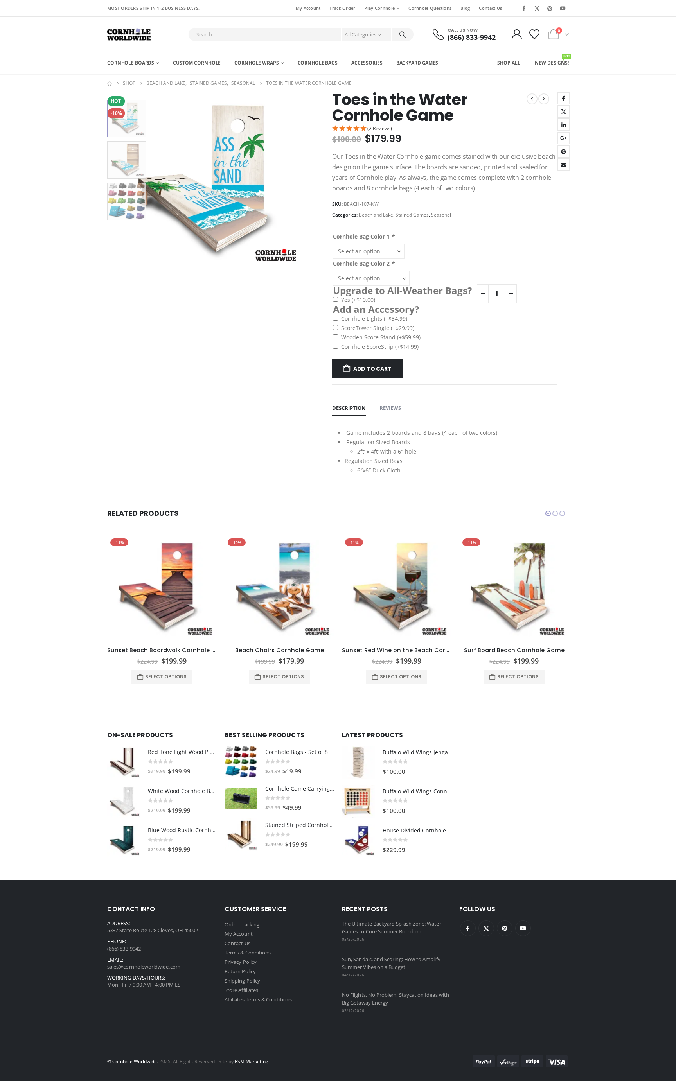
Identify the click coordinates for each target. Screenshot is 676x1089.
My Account (308, 8)
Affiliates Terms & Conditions (258, 999)
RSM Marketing (251, 1061)
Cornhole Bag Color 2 (363, 263)
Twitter (563, 111)
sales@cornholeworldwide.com (143, 966)
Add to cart (372, 369)
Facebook (563, 98)
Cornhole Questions (429, 8)
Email (563, 164)
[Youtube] (562, 8)
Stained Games (412, 215)
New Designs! (552, 60)
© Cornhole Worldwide (132, 1061)
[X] (536, 8)
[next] (543, 98)
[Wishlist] (535, 34)
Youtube (523, 928)
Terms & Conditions (248, 952)
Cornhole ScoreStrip (380, 346)
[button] (101, 181)
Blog (465, 8)
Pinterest (563, 151)
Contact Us (490, 8)
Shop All (508, 62)
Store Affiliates (241, 990)
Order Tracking (242, 924)
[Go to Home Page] (109, 83)
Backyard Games (417, 62)
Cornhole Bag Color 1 (363, 236)
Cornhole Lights (374, 318)
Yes (358, 299)
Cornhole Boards (130, 62)
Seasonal (441, 215)
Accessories (367, 62)
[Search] (403, 34)
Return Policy (240, 971)
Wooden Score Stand (381, 337)
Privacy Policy (241, 961)
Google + (563, 138)
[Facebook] (523, 8)
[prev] (532, 98)
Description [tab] (349, 407)
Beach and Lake (376, 215)
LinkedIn (563, 124)
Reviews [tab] (390, 407)
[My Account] (517, 34)
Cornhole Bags (318, 62)
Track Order (342, 8)
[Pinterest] (550, 8)
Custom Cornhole (197, 62)
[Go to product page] (123, 762)
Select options (166, 676)
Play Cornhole (379, 8)
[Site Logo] (129, 34)
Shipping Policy (242, 980)
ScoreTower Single (377, 328)
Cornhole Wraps (256, 62)
